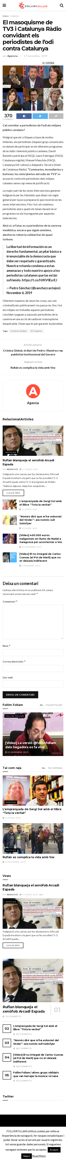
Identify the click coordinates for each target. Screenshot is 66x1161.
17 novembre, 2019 (36, 56)
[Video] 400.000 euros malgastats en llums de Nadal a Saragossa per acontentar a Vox (40, 539)
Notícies (15, 16)
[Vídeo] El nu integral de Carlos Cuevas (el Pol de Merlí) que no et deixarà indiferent (40, 557)
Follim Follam (54, 705)
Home (6, 16)
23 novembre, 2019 (17, 752)
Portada (11, 802)
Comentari (10, 601)
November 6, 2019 (19, 293)
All (41, 705)
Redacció (12, 469)
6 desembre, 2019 (30, 566)
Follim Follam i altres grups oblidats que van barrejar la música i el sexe (36, 1074)
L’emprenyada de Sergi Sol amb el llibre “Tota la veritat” (40, 503)
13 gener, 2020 (29, 509)
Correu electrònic (14, 661)
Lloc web (8, 677)
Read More (39, 1155)
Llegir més (13, 493)
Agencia (12, 56)
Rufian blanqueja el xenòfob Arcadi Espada (24, 1009)
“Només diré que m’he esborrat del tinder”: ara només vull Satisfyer (40, 520)
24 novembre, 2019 (15, 862)
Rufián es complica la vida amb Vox (28, 857)
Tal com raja (55, 768)
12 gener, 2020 (29, 528)
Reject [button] (26, 1156)
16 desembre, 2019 (31, 547)
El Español (36, 331)
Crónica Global (19, 331)
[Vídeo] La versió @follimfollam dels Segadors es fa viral (30, 745)
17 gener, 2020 (29, 469)
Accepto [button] (54, 1149)
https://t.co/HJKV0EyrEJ (39, 280)
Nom (7, 645)
